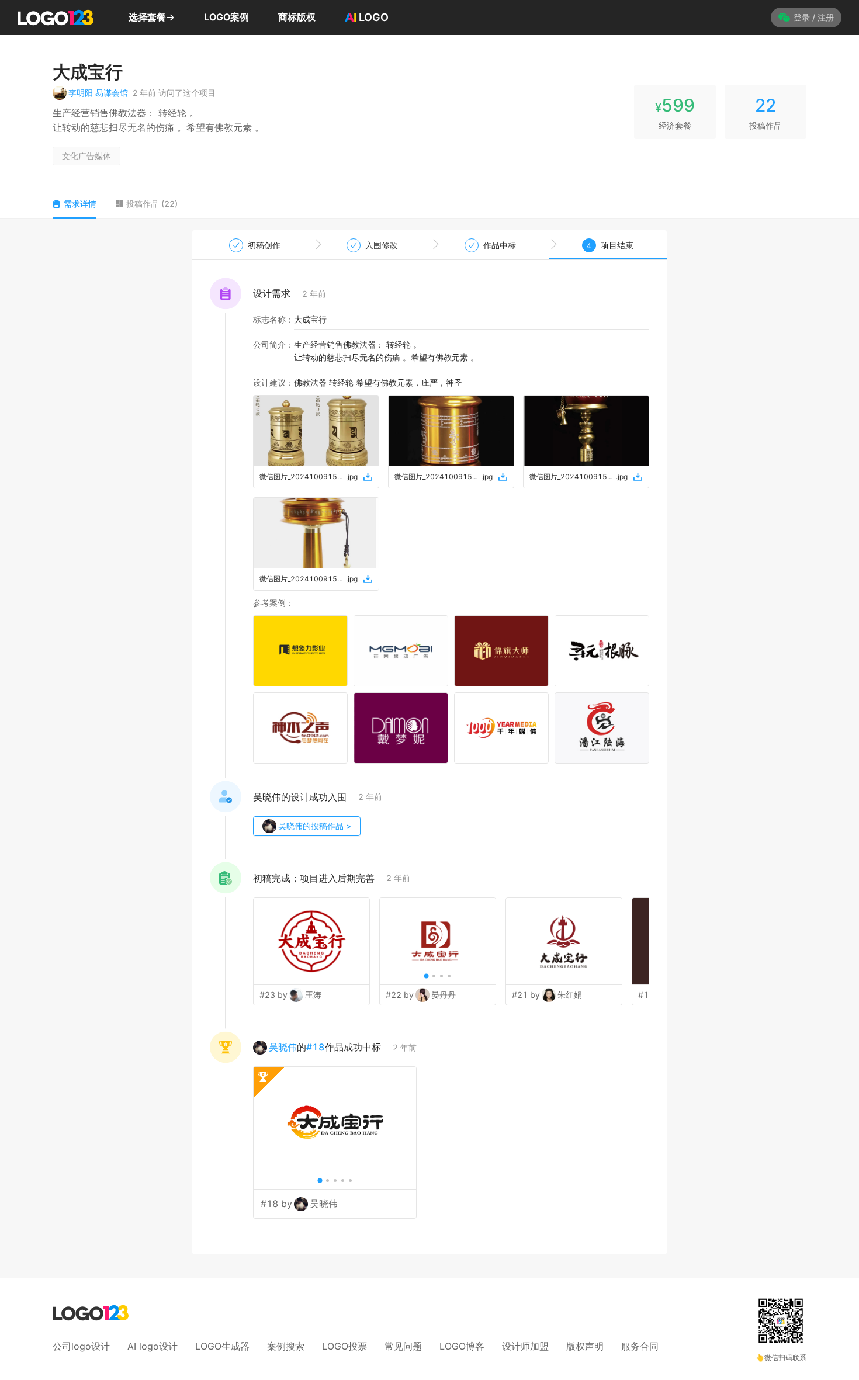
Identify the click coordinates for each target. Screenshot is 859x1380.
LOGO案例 (226, 17)
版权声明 (585, 1346)
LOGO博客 (461, 1346)
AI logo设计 (152, 1346)
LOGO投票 (344, 1346)
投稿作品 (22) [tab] (152, 204)
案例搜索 (285, 1346)
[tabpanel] (429, 742)
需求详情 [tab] (80, 204)
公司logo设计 (81, 1346)
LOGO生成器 (222, 1346)
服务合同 (640, 1346)
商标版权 (297, 17)
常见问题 (403, 1346)
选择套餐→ (152, 17)
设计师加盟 (525, 1346)
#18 (315, 1047)
